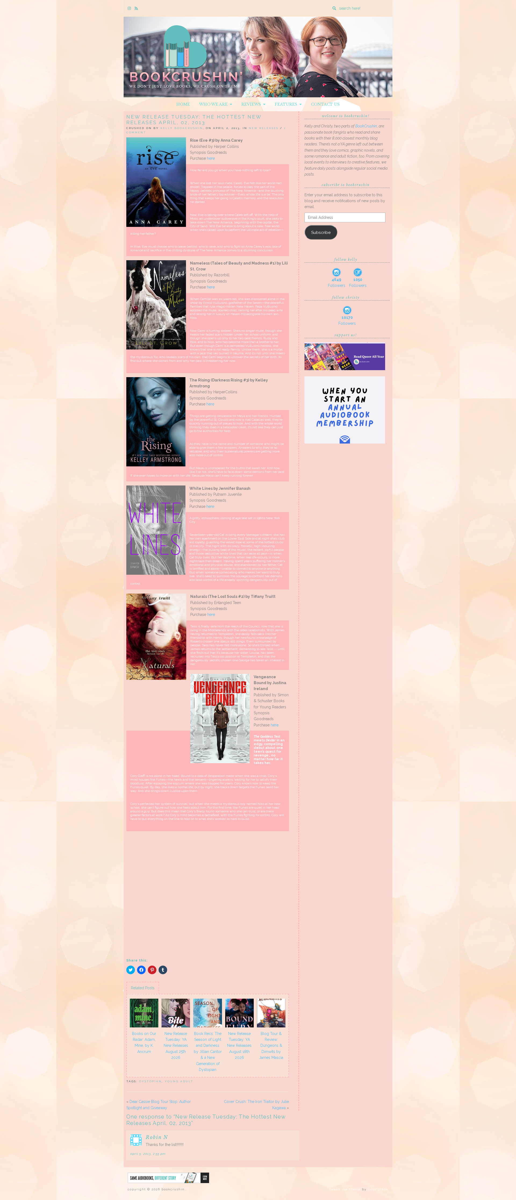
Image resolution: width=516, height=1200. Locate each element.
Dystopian (150, 1081)
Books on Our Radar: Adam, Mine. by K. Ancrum (144, 1042)
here (211, 158)
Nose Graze (378, 1189)
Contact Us (325, 104)
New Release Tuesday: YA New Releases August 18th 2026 (239, 1045)
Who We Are (214, 104)
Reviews (252, 104)
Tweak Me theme (345, 1189)
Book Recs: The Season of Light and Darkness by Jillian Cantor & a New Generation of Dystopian (208, 1051)
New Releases (263, 128)
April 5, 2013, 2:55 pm (148, 1154)
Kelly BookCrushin (181, 128)
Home (183, 104)
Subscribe (321, 232)
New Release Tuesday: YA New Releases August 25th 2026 (176, 1045)
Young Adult (179, 1081)
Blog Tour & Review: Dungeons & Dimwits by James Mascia (271, 1045)
